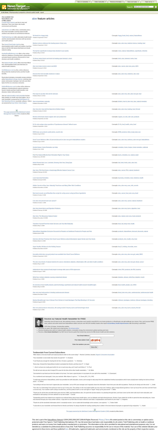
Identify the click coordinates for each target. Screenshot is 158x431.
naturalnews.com (7, 30)
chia (132, 239)
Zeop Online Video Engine (19, 103)
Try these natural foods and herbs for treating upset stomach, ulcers (52, 58)
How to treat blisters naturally (41, 101)
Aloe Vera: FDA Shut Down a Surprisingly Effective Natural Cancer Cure (53, 170)
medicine (130, 74)
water (137, 155)
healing (140, 43)
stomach (127, 58)
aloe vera (124, 43)
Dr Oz (119, 124)
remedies (121, 147)
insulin (142, 277)
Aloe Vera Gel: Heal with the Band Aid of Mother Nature (49, 109)
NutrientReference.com (8, 86)
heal (144, 43)
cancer (123, 66)
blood (137, 262)
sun (131, 285)
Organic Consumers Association (105, 354)
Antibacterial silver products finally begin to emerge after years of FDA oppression (56, 269)
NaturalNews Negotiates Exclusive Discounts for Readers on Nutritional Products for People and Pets (62, 231)
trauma (133, 308)
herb (119, 58)
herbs (132, 58)
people (128, 285)
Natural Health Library (10, 62)
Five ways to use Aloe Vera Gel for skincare (45, 94)
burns (119, 155)
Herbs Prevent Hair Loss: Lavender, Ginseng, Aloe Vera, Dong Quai (52, 162)
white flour (132, 277)
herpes (130, 147)
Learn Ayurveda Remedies (40, 178)
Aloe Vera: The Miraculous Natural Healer (45, 216)
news (119, 51)
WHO (141, 254)
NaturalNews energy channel (13, 79)
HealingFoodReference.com (10, 53)
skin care (130, 117)
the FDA (133, 269)
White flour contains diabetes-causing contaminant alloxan (50, 277)
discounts (140, 231)
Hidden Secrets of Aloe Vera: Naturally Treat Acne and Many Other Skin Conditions (57, 185)
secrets (136, 185)
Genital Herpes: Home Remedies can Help (45, 147)
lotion (129, 132)
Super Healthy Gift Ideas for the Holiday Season (47, 246)
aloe (34, 18)
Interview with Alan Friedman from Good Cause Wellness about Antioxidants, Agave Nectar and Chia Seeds (64, 239)
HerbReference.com (8, 70)
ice (129, 155)
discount (134, 231)
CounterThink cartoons (8, 22)
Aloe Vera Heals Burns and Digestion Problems (46, 208)
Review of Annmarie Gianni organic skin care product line (49, 117)
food (127, 35)
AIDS (136, 66)
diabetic (137, 277)
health (127, 124)
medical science (132, 43)
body (132, 132)
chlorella (144, 51)
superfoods (138, 51)
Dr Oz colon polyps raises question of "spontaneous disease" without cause (55, 124)
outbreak (145, 147)
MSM (119, 132)
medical (132, 300)
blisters (120, 101)
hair (119, 162)
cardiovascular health (147, 292)
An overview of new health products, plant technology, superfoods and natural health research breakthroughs (64, 285)
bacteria (138, 269)
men (125, 239)
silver (119, 269)
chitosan (120, 300)
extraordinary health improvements (118, 323)
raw (122, 223)
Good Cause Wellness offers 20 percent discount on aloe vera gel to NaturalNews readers (59, 139)
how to (125, 101)
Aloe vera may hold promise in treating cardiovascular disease (51, 292)
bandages (127, 300)
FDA (127, 170)
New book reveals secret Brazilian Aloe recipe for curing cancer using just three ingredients (59, 193)
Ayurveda (121, 178)
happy (120, 35)
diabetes (120, 277)
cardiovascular (135, 292)
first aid (138, 109)
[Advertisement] (71, 27)
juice (133, 66)
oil (124, 117)
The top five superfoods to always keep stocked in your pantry (51, 51)
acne (128, 185)
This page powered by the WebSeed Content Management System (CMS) (17, 113)
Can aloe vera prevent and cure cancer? (44, 201)
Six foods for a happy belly (40, 35)
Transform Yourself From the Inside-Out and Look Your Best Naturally (53, 223)
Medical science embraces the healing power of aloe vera (49, 43)
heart (133, 216)
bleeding (150, 300)
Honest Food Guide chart (11, 44)
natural (131, 35)
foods (124, 35)
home (126, 147)
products (136, 117)
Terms (107, 420)
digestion (134, 208)
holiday (125, 246)
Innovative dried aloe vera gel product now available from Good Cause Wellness (56, 254)
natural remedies (142, 101)
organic (120, 117)
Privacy (101, 420)
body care (138, 132)
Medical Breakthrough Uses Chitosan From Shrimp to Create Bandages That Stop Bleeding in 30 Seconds (64, 300)
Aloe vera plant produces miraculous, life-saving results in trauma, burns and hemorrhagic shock (61, 308)
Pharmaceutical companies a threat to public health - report (26, 12)
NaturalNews (138, 35)
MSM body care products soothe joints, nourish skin (48, 132)
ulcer (122, 58)
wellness (130, 139)
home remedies (137, 147)
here (66, 429)
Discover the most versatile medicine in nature (46, 74)
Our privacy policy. (74, 328)
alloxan (126, 277)
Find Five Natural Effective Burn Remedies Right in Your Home (51, 155)
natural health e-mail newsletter (16, 95)
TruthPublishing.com (8, 37)
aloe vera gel (134, 94)
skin (134, 74)
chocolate (130, 246)
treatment (136, 170)
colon (131, 124)
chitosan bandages (141, 300)
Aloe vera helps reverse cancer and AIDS (45, 66)
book (136, 193)
